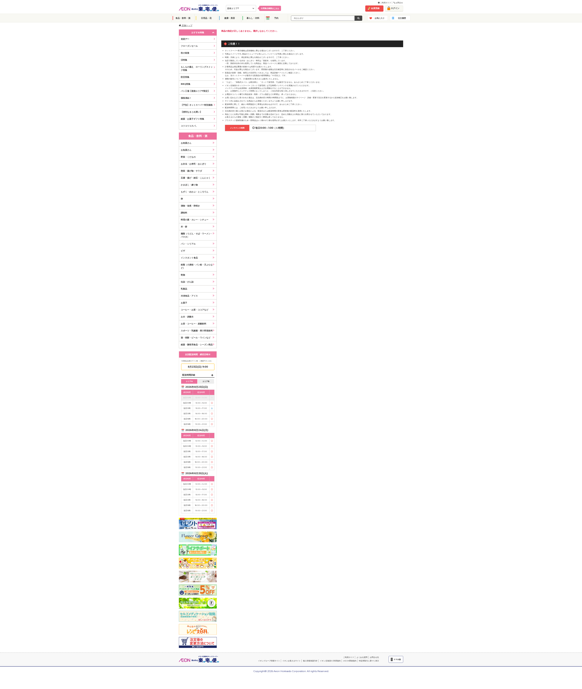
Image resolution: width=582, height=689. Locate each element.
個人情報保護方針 (310, 661)
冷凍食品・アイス (189, 295)
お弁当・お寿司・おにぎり (193, 164)
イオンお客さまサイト (291, 661)
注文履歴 (402, 18)
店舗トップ (186, 25)
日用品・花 (206, 18)
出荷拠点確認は (270, 8)
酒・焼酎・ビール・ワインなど (196, 337)
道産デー (185, 39)
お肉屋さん (186, 143)
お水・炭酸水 (187, 316)
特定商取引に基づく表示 (369, 661)
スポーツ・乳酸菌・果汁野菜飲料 (197, 330)
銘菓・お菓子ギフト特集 (192, 118)
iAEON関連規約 (349, 661)
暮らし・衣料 (253, 18)
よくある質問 (361, 657)
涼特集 (184, 60)
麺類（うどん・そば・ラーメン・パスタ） (197, 235)
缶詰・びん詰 (187, 281)
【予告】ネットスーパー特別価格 (197, 105)
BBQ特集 (185, 84)
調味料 (184, 212)
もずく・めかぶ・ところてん (194, 191)
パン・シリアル (188, 243)
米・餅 (184, 226)
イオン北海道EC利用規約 (330, 661)
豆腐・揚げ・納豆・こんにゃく (196, 177)
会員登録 (375, 8)
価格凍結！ (186, 98)
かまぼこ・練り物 (189, 184)
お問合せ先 (374, 657)
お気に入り (380, 18)
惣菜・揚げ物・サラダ (191, 170)
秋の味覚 (185, 53)
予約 (276, 18)
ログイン (395, 8)
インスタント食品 (189, 257)
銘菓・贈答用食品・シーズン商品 (197, 344)
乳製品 (184, 288)
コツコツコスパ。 (189, 125)
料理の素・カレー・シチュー (194, 219)
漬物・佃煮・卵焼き (190, 205)
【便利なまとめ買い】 (191, 112)
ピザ (183, 250)
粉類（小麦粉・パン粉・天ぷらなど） (197, 266)
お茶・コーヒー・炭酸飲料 (193, 323)
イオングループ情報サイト (269, 661)
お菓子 (184, 302)
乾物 (183, 274)
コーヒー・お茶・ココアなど (194, 309)
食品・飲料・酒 (183, 18)
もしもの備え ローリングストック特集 (197, 68)
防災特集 (185, 77)
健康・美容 (229, 18)
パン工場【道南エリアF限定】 (195, 91)
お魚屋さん (186, 150)
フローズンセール (189, 46)
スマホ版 (397, 659)
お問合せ (399, 3)
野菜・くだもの (188, 157)
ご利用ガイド (385, 3)
